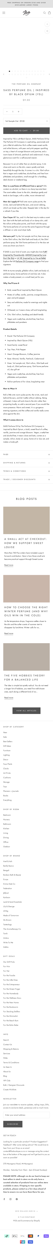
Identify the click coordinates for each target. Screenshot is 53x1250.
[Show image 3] (15, 71)
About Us (7, 1071)
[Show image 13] (43, 71)
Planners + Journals (11, 791)
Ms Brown (7, 920)
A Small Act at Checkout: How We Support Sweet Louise (25, 543)
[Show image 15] (12, 74)
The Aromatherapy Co (12, 929)
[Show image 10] (35, 71)
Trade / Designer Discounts (19, 479)
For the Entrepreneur (11, 984)
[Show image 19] (23, 74)
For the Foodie (9, 975)
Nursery (6, 819)
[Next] (49, 74)
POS (15, 1220)
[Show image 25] (40, 74)
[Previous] (3, 74)
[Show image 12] (40, 71)
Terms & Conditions (14, 471)
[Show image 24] (38, 74)
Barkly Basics (8, 865)
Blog (5, 1076)
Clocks (6, 768)
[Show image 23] (35, 74)
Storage (6, 782)
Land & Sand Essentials (12, 902)
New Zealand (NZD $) (25, 1211)
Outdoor (6, 846)
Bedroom (7, 815)
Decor (5, 759)
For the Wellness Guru (12, 998)
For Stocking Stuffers (11, 1011)
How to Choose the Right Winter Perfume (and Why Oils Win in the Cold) (26, 611)
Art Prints (7, 773)
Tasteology (7, 924)
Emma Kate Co (9, 883)
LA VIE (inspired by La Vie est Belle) (31, 258)
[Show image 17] (18, 74)
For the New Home (11, 1002)
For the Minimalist (10, 1016)
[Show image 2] (12, 71)
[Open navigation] (3, 13)
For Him (6, 966)
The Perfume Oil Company (26, 84)
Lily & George (8, 906)
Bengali (6, 870)
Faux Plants (7, 764)
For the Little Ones (10, 980)
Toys (5, 786)
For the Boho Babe (10, 1025)
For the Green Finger (11, 989)
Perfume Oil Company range (27, 261)
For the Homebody (10, 993)
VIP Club (6, 1080)
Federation (7, 888)
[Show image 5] (20, 71)
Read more (8, 565)
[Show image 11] (38, 71)
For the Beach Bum (10, 1020)
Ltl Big (5, 911)
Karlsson (6, 897)
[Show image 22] (32, 74)
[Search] (44, 12)
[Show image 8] (29, 71)
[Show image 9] (32, 71)
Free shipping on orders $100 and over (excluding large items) (26, 4)
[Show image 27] (26, 77)
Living (5, 833)
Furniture (6, 750)
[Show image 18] (20, 74)
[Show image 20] (26, 74)
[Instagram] (10, 1199)
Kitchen (6, 828)
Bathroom (7, 824)
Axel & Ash (7, 861)
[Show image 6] (23, 71)
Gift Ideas (7, 746)
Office (5, 842)
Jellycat (6, 893)
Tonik (5, 933)
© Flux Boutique (26, 1217)
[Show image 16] (15, 74)
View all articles (26, 710)
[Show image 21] (29, 74)
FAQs (6, 454)
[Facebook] (4, 1199)
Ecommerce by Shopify (30, 1220)
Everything (7, 800)
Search (6, 1040)
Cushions (7, 777)
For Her (6, 971)
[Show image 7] (26, 71)
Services (6, 1053)
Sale (5, 737)
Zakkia (5, 947)
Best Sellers (7, 741)
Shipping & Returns (14, 463)
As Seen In (7, 1067)
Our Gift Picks (9, 962)
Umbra (6, 938)
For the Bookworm (10, 1007)
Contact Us (7, 1044)
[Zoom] (47, 24)
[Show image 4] (18, 71)
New (5, 732)
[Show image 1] (9, 71)
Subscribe (12, 1124)
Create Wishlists (9, 1089)
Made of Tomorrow (11, 915)
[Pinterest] (17, 1199)
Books (5, 795)
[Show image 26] (43, 74)
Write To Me (8, 942)
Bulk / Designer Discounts (13, 1085)
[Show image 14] (9, 74)
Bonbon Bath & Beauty (12, 874)
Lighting (6, 755)
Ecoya (5, 879)
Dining (6, 837)
